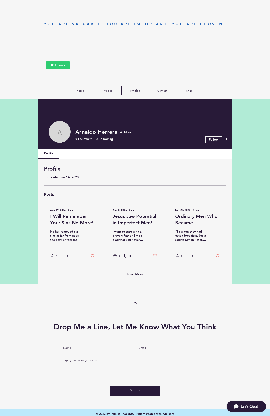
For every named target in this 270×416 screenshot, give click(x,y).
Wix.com (168, 414)
